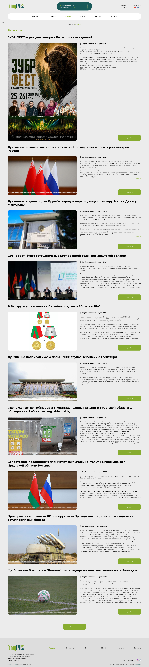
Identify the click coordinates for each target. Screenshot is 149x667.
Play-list (82, 16)
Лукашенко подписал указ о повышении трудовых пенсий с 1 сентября (62, 357)
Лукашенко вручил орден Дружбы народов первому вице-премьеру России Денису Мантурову (72, 203)
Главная (35, 16)
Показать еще (74, 627)
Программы (51, 16)
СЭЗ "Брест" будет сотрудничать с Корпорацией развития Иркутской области (67, 255)
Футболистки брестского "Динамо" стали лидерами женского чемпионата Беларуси (72, 570)
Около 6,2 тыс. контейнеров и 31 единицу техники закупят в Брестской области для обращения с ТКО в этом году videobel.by (71, 409)
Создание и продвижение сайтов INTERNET (125, 664)
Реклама (98, 16)
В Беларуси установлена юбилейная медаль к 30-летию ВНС (54, 306)
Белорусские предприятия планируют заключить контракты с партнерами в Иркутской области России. (66, 463)
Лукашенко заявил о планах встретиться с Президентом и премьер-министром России (68, 148)
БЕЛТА (138, 178)
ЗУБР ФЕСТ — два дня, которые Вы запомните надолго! (50, 37)
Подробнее (129, 138)
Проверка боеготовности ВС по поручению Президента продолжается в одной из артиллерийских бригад (70, 517)
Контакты (113, 16)
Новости (88, 648)
